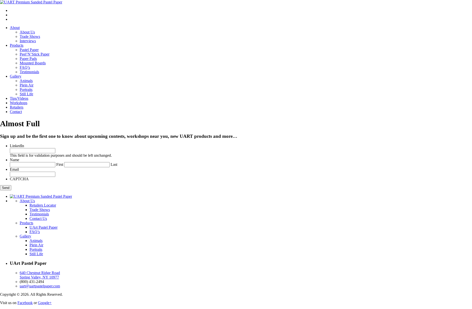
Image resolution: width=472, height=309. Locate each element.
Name (14, 160)
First (59, 164)
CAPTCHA (19, 179)
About (15, 28)
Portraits (26, 89)
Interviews (28, 41)
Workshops (18, 103)
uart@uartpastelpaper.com (40, 286)
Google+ (45, 303)
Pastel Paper (29, 50)
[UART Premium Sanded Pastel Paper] (31, 2)
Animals (26, 81)
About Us (27, 32)
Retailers (16, 107)
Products (16, 45)
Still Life (26, 94)
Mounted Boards (33, 63)
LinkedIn (17, 146)
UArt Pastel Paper (44, 227)
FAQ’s (25, 67)
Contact (16, 112)
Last (114, 164)
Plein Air (26, 85)
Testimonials (29, 72)
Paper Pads (28, 58)
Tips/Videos (19, 98)
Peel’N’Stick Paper (34, 54)
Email (14, 169)
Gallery (15, 76)
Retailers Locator (43, 205)
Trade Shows (30, 36)
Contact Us (38, 218)
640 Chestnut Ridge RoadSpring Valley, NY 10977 (40, 275)
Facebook (25, 303)
